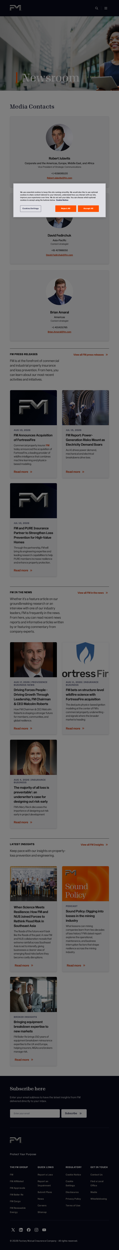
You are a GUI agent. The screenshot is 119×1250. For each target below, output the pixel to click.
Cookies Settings (30, 208)
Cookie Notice (62, 200)
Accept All (88, 208)
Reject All (65, 208)
